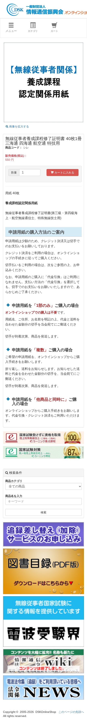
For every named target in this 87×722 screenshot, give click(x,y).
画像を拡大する (18, 126)
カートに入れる (64, 172)
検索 (43, 512)
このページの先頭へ (71, 711)
